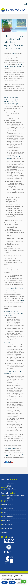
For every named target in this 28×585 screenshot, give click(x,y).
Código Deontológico (7, 516)
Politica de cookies (7, 528)
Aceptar (4, 582)
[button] (23, 581)
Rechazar (12, 582)
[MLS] (9, 541)
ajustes (20, 579)
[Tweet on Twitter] (7, 461)
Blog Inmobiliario (6, 520)
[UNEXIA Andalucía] (9, 547)
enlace (10, 110)
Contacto (4, 532)
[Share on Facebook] (5, 461)
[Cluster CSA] (9, 559)
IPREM (22, 300)
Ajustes (19, 582)
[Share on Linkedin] (9, 461)
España (14, 53)
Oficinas (4, 512)
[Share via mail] (12, 461)
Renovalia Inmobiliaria (10, 448)
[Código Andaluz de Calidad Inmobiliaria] (9, 552)
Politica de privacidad (7, 524)
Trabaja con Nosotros (8, 508)
